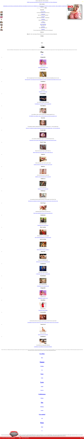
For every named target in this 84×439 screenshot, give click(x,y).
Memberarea (55, 2)
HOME (28, 2)
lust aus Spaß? (43, 11)
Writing (42, 366)
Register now (37, 2)
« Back (42, 54)
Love (42, 382)
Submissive (42, 390)
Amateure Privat (42, 39)
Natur (42, 374)
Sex (42, 402)
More (42, 357)
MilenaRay (43, 29)
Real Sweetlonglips (43, 24)
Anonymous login (32, 2)
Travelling (42, 353)
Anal (42, 426)
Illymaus (43, 21)
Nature (42, 362)
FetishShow (43, 26)
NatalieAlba (43, 14)
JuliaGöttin (43, 19)
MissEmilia (43, 16)
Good (42, 386)
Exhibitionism (42, 394)
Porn (42, 423)
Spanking (42, 410)
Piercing (42, 398)
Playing (42, 406)
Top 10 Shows (51, 2)
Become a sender (42, 2)
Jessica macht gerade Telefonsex (8, 437)
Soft (42, 418)
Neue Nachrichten (25, 437)
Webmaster (47, 2)
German (82, 1)
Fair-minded (42, 414)
